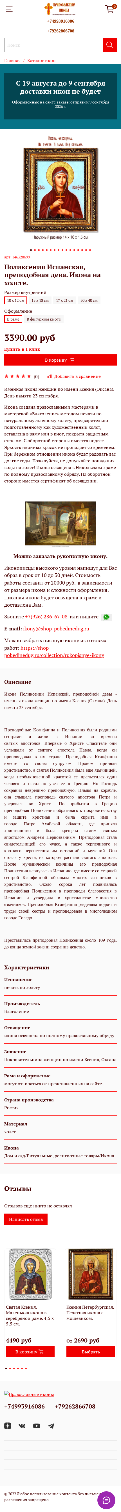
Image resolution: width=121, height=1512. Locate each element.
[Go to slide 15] (86, 250)
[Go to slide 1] (31, 250)
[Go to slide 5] (47, 250)
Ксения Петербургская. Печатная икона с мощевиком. (90, 1312)
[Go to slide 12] (74, 250)
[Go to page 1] (6, 1368)
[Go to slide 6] (50, 250)
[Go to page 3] (14, 1368)
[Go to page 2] (10, 1368)
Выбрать (91, 1352)
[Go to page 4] (18, 1368)
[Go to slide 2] (35, 250)
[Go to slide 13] (78, 250)
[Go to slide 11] (70, 250)
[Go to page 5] (22, 1368)
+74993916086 (60, 21)
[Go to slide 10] (66, 250)
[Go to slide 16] (90, 250)
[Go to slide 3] (39, 250)
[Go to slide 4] (43, 250)
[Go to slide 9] (62, 250)
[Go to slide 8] (58, 250)
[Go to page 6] (26, 1368)
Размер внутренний (25, 292)
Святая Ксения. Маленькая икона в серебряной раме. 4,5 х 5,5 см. (30, 1315)
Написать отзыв (26, 1219)
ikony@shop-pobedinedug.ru (55, 628)
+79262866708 (60, 31)
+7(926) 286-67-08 (46, 616)
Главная (12, 60)
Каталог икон (41, 60)
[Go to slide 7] (54, 250)
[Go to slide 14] (82, 250)
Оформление (18, 311)
